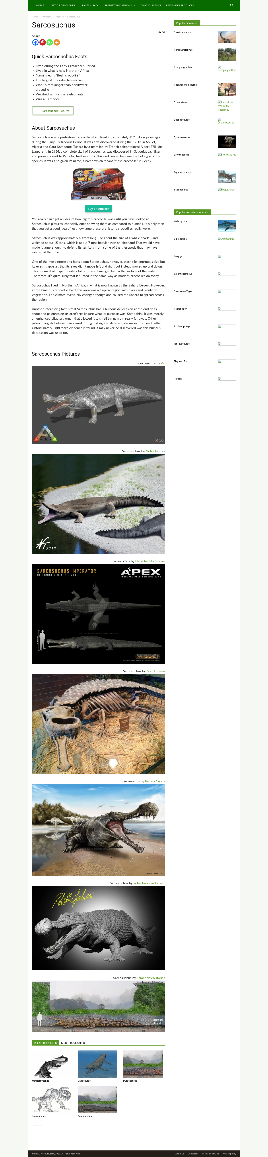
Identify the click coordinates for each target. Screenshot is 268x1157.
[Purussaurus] (144, 1064)
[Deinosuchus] (99, 1099)
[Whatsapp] (49, 42)
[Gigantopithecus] (227, 278)
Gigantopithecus (183, 273)
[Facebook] (35, 42)
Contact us (193, 1153)
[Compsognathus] (227, 72)
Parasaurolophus (183, 49)
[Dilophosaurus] (227, 124)
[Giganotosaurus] (227, 176)
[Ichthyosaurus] (227, 348)
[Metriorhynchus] (53, 1064)
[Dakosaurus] (99, 1064)
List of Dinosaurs (63, 5)
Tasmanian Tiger (183, 291)
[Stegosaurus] (227, 194)
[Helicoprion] (227, 226)
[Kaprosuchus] (53, 1099)
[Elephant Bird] (227, 366)
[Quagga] (227, 261)
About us (179, 1153)
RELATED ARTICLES (45, 1043)
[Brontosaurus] (227, 159)
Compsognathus (183, 67)
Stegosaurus (181, 189)
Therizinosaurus (182, 32)
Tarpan (178, 378)
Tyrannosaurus (182, 137)
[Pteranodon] (227, 313)
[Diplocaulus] (227, 243)
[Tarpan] (227, 383)
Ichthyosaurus (182, 343)
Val (163, 363)
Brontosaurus (181, 154)
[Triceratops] (227, 107)
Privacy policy (229, 1153)
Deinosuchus (85, 1116)
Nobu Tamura (155, 451)
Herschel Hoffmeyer (150, 561)
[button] (231, 5)
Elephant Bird (181, 361)
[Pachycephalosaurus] (227, 89)
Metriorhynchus (40, 1080)
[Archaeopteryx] (227, 331)
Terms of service (210, 1153)
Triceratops (180, 102)
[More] (57, 42)
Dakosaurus (84, 1080)
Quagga (178, 256)
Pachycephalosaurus (185, 84)
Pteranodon (180, 308)
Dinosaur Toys (151, 5)
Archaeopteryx (182, 326)
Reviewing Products (180, 5)
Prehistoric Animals (119, 5)
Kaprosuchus (39, 1116)
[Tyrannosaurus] (227, 141)
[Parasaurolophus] (227, 54)
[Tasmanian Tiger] (227, 296)
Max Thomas (156, 671)
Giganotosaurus (182, 172)
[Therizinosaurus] (227, 37)
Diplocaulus (180, 238)
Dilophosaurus (182, 119)
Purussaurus (130, 1080)
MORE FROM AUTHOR (74, 1043)
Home (40, 5)
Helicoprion (180, 221)
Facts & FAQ (90, 5)
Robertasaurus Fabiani (149, 883)
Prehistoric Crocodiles (53, 16)
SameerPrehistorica (151, 978)
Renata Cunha (155, 781)
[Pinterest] (42, 42)
